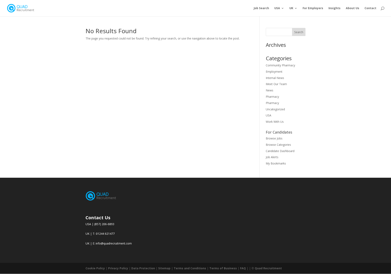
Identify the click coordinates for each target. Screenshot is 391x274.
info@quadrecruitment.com (114, 243)
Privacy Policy (118, 268)
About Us (352, 8)
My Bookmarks (276, 163)
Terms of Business (223, 268)
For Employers (313, 8)
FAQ (243, 268)
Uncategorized (275, 109)
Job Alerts (272, 157)
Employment (274, 71)
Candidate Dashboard (280, 151)
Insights (334, 8)
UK (291, 8)
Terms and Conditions (190, 268)
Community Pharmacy (280, 65)
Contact (370, 8)
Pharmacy (272, 97)
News (269, 90)
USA (277, 8)
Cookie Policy (95, 268)
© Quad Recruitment (267, 268)
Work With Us (275, 122)
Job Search (261, 8)
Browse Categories (278, 145)
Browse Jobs (274, 138)
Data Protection (143, 268)
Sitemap (164, 268)
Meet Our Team (276, 84)
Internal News (275, 78)
